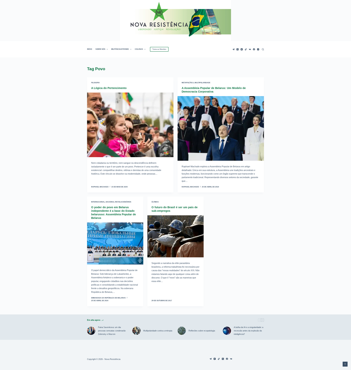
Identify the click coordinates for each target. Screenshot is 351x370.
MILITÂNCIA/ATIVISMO (120, 49)
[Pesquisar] (263, 49)
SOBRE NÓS (100, 49)
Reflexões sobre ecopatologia (202, 330)
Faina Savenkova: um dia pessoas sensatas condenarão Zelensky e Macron (112, 330)
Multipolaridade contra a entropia (157, 330)
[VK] (250, 49)
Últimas (155, 202)
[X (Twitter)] (238, 49)
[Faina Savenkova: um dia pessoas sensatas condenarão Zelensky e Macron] (91, 331)
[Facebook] (254, 49)
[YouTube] (242, 49)
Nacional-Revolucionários (118, 202)
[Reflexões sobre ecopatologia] (182, 331)
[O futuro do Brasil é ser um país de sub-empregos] (175, 236)
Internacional (98, 202)
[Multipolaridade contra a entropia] (136, 331)
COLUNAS (139, 49)
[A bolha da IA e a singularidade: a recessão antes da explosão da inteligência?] (227, 331)
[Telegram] (233, 49)
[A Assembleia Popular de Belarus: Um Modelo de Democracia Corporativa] (221, 128)
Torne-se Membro (159, 49)
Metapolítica (188, 83)
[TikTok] (246, 49)
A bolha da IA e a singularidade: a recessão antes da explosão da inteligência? (248, 330)
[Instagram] (258, 49)
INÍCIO (89, 49)
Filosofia (95, 83)
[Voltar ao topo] (345, 364)
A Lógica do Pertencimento (109, 88)
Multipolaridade (202, 83)
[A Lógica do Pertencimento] (130, 125)
